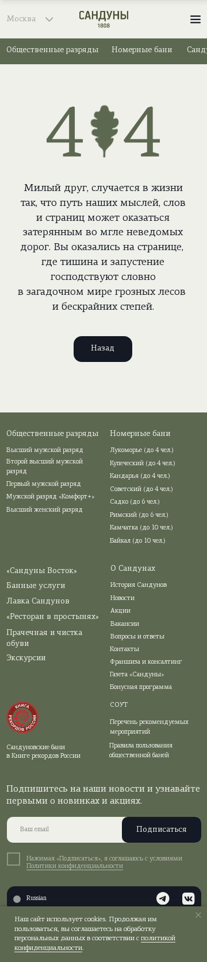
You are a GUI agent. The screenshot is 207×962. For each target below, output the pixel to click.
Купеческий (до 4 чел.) (142, 464)
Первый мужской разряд (43, 484)
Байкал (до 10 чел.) (138, 541)
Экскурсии (25, 658)
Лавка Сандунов (38, 601)
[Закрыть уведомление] (198, 915)
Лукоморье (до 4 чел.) (142, 450)
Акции (120, 611)
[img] (103, 19)
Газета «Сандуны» (137, 675)
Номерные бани (142, 50)
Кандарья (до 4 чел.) (140, 476)
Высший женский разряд (44, 510)
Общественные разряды (52, 50)
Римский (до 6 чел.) (139, 515)
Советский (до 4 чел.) (141, 489)
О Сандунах (132, 568)
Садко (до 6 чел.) (135, 502)
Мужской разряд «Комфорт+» (50, 497)
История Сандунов (138, 585)
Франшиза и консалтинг (146, 662)
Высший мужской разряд (44, 450)
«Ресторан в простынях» (52, 617)
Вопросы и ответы (137, 637)
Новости (122, 598)
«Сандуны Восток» (41, 571)
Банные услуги (35, 586)
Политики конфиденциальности (74, 866)
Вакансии (124, 624)
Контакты (124, 649)
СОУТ (119, 705)
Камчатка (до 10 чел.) (141, 528)
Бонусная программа (141, 687)
